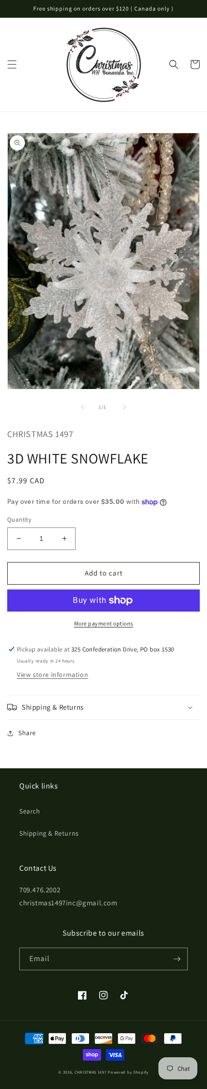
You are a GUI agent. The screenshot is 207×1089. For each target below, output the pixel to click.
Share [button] (27, 732)
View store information (52, 674)
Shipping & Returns (49, 833)
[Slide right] (124, 407)
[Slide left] (82, 407)
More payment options (103, 623)
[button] (12, 64)
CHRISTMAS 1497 (91, 1072)
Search (29, 811)
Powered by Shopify (128, 1072)
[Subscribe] (176, 959)
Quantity (19, 519)
